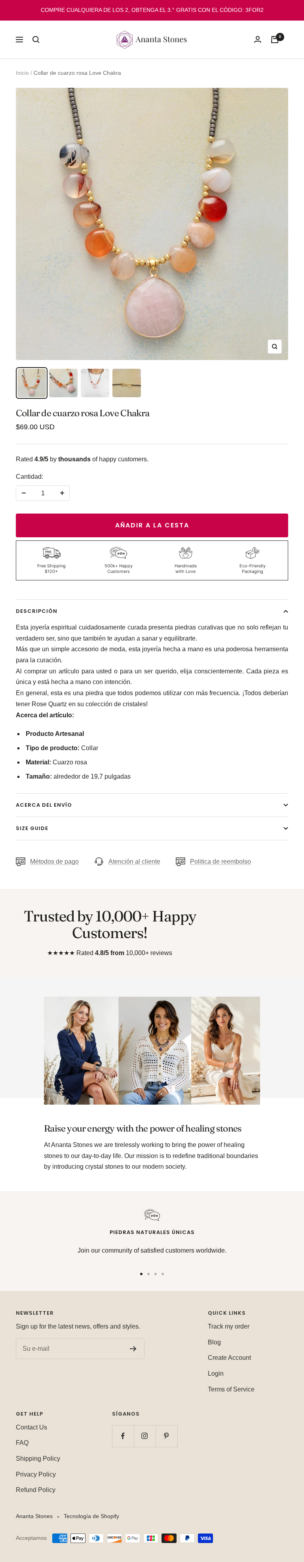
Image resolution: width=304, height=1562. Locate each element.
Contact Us (31, 1427)
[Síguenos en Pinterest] (166, 1436)
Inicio (22, 73)
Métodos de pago (54, 861)
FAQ (22, 1442)
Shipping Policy (38, 1458)
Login (216, 1373)
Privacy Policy (36, 1474)
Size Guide (32, 828)
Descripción (36, 611)
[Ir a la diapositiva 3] (155, 1274)
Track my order (228, 1326)
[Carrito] (275, 39)
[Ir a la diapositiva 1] (141, 1274)
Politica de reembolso (220, 861)
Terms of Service (231, 1389)
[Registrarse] (133, 1349)
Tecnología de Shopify (91, 1516)
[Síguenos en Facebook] (123, 1436)
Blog (214, 1342)
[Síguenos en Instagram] (145, 1436)
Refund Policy (35, 1489)
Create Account (229, 1357)
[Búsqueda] (36, 39)
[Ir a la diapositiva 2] (148, 1274)
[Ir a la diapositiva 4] (163, 1274)
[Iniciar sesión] (257, 39)
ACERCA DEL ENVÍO (44, 805)
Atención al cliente (134, 861)
